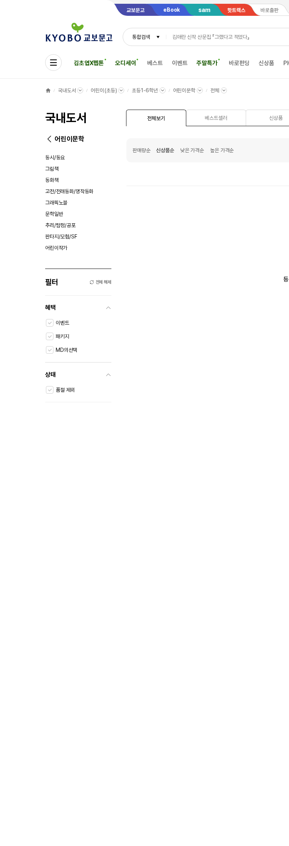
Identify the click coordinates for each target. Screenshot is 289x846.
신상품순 (165, 150)
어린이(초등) (104, 90)
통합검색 (141, 37)
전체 (214, 90)
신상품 (266, 63)
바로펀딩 (239, 63)
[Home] (48, 90)
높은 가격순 (222, 150)
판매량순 (141, 150)
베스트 (155, 63)
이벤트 (180, 63)
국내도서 (67, 90)
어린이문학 (184, 90)
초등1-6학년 (145, 90)
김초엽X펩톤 (89, 63)
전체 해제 (103, 282)
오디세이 (125, 63)
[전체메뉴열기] (53, 62)
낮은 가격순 (192, 150)
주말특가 (206, 63)
